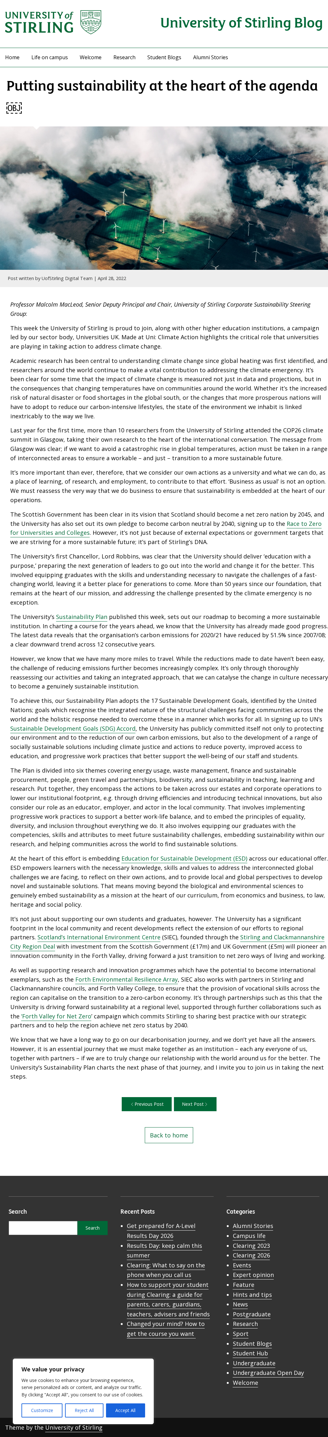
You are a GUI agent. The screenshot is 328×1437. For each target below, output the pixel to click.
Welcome (91, 57)
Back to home (169, 1135)
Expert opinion (253, 1275)
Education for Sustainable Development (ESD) (184, 858)
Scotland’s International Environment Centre (98, 937)
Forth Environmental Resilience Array (126, 979)
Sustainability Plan (81, 617)
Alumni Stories (210, 57)
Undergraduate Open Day (268, 1373)
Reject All (84, 1410)
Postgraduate (252, 1314)
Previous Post (149, 1104)
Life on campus (49, 57)
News (240, 1304)
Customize (42, 1410)
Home (12, 57)
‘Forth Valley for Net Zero (56, 1016)
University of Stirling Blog (241, 22)
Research (124, 57)
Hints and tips (252, 1294)
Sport (241, 1333)
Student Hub (250, 1353)
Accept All (125, 1410)
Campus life (249, 1236)
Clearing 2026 (251, 1255)
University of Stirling (73, 1427)
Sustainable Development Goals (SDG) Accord (72, 728)
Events (242, 1265)
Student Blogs (164, 57)
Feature (243, 1284)
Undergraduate (254, 1363)
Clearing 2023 (251, 1245)
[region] (83, 1391)
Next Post (193, 1104)
